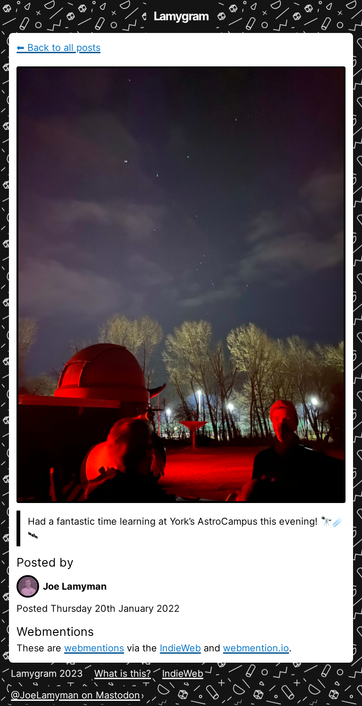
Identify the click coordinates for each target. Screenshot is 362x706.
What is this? (122, 673)
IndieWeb (180, 648)
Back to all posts (58, 47)
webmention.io (256, 648)
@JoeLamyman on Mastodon (75, 695)
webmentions (94, 648)
